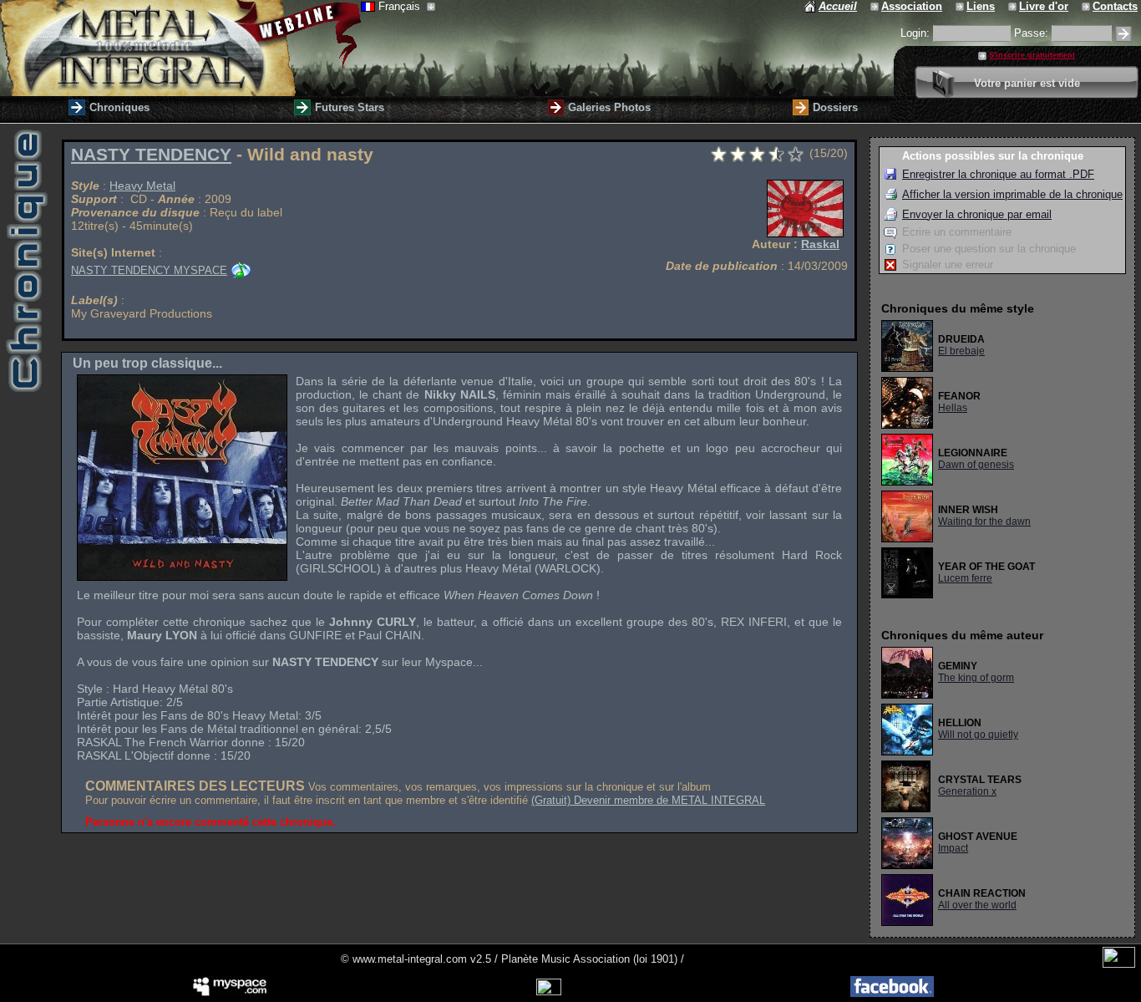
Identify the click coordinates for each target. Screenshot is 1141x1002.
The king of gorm (976, 678)
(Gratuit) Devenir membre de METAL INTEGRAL (648, 800)
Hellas (952, 408)
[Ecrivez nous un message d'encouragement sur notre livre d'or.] (1013, 6)
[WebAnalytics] (1119, 964)
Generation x (967, 791)
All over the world (977, 905)
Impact (953, 848)
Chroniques (119, 107)
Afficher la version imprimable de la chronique (1012, 194)
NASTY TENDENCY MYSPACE (149, 270)
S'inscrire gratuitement (1032, 55)
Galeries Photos (609, 107)
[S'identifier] (1123, 34)
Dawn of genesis (976, 464)
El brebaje (961, 351)
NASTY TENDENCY (151, 155)
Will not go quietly (978, 734)
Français (401, 6)
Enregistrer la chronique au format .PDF (998, 174)
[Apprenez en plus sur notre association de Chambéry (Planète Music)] (875, 6)
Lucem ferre (965, 578)
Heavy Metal (142, 185)
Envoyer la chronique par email (977, 214)
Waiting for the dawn (984, 521)
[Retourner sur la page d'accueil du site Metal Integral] (180, 48)
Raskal (820, 244)
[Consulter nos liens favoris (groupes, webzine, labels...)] (961, 6)
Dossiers (835, 107)
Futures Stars (349, 107)
